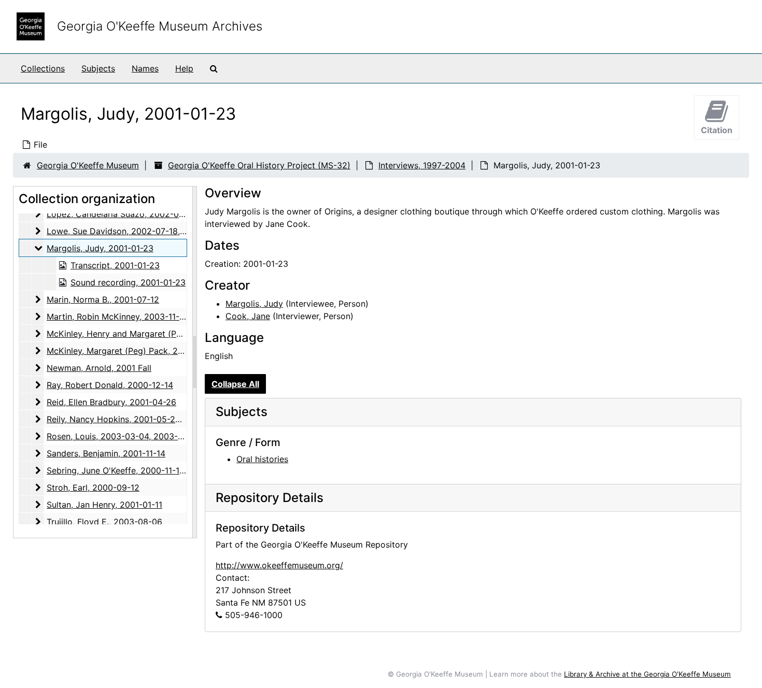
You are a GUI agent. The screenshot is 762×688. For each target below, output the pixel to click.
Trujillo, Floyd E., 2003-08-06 (104, 522)
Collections (43, 68)
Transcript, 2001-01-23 (115, 265)
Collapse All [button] (235, 384)
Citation (716, 130)
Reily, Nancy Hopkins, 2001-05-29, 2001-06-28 (139, 419)
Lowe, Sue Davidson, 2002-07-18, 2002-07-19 (138, 231)
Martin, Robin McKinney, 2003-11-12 (117, 316)
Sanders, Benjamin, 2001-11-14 (106, 453)
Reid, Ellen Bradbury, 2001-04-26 (111, 402)
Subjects (98, 68)
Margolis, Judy (254, 303)
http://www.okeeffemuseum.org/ (279, 565)
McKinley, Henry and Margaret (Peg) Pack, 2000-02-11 (154, 333)
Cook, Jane (247, 316)
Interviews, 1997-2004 (421, 165)
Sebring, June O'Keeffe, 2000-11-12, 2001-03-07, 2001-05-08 (167, 470)
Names (145, 68)
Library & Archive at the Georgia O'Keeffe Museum (647, 674)
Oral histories (262, 459)
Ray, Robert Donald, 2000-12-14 (110, 385)
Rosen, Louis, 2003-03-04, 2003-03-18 (124, 436)
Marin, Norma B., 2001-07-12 (103, 299)
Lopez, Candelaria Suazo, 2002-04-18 (121, 214)
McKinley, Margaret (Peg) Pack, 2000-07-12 (133, 351)
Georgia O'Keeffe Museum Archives (159, 26)
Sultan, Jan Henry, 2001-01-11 (104, 504)
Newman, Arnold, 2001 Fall (99, 368)
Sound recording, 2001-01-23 (128, 282)
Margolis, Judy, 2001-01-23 (100, 248)
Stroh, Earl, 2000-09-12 (93, 487)
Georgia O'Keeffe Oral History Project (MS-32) (259, 165)
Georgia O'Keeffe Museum (88, 165)
